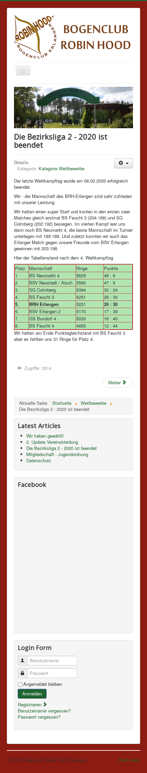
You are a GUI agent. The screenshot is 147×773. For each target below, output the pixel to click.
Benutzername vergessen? (44, 710)
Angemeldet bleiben (42, 684)
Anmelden (32, 693)
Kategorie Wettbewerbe (61, 168)
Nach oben (129, 760)
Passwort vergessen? (39, 717)
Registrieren (30, 704)
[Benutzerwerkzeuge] (123, 163)
